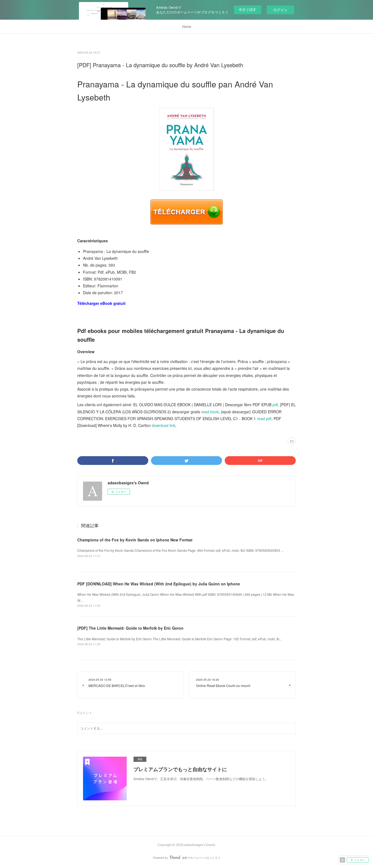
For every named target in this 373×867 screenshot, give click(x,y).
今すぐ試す (247, 9)
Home (186, 26)
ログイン (280, 9)
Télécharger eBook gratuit (101, 303)
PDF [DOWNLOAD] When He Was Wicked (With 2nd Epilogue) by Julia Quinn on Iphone (158, 583)
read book (210, 411)
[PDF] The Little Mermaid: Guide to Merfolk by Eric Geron (130, 628)
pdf (275, 404)
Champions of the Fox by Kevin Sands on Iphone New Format (135, 539)
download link (163, 425)
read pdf (264, 418)
